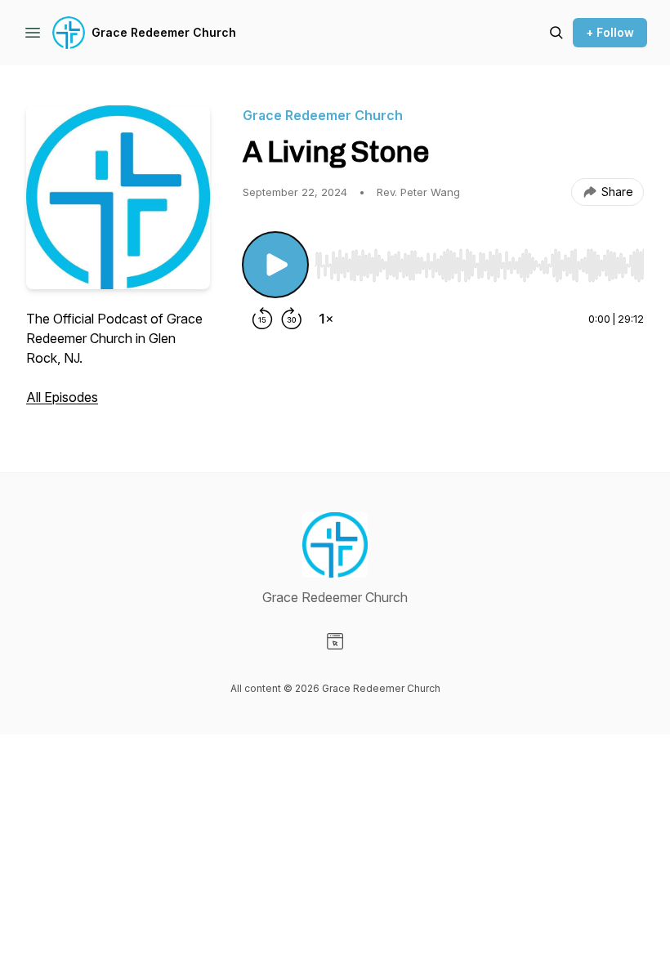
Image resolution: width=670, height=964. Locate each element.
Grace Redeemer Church (164, 32)
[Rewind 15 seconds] (262, 318)
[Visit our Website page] (335, 641)
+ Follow (610, 32)
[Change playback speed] (326, 318)
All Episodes (62, 397)
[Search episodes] (556, 32)
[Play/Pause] (275, 264)
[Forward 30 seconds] (291, 318)
